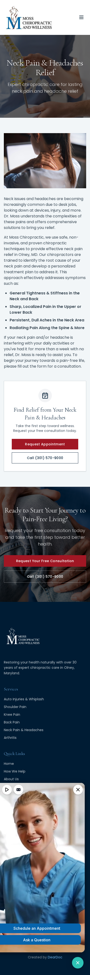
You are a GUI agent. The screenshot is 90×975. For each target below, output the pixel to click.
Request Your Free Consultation (45, 561)
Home (9, 763)
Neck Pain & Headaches (23, 730)
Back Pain (12, 722)
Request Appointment (45, 444)
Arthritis (10, 737)
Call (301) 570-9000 (45, 457)
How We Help (14, 771)
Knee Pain (12, 714)
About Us (11, 779)
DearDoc (55, 957)
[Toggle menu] (81, 17)
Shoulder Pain (15, 706)
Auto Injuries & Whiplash (24, 699)
